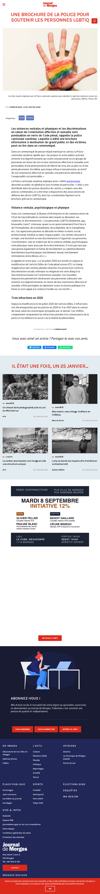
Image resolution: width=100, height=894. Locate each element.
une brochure (73, 181)
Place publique (14, 784)
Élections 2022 (74, 784)
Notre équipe (8, 829)
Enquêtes (70, 790)
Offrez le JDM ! (70, 729)
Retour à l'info (50, 638)
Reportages (38, 769)
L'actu (37, 745)
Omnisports (38, 794)
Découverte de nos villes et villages (15, 753)
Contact (15, 868)
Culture (36, 752)
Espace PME (8, 820)
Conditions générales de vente (17, 833)
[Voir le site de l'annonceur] (50, 516)
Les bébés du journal (12, 798)
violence (30, 118)
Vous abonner (22, 729)
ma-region (70, 796)
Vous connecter (46, 729)
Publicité (6, 816)
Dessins (66, 752)
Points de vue (69, 763)
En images (10, 745)
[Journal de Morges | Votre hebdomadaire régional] (50, 4)
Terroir (36, 777)
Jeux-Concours (9, 794)
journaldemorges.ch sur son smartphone (21, 824)
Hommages (8, 790)
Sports (38, 784)
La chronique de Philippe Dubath (74, 757)
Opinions (69, 745)
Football (36, 790)
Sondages (7, 803)
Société (36, 773)
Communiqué (15, 107)
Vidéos (6, 763)
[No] (96, 886)
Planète (36, 760)
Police (21, 118)
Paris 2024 (38, 798)
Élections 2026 (40, 756)
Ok (50, 889)
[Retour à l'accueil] (15, 848)
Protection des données (13, 837)
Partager (67, 347)
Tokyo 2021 (38, 803)
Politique (37, 764)
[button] (4, 5)
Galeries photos (10, 759)
